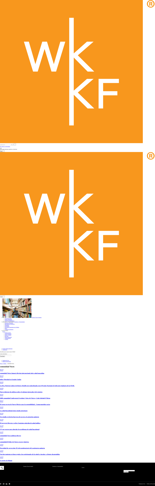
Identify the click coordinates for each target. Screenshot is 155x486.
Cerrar (1, 296)
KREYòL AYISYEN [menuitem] (13, 149)
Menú (1, 151)
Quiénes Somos (8, 332)
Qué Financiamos (8, 318)
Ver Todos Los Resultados (5, 146)
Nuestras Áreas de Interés (36, 317)
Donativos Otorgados (9, 322)
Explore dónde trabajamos (7, 348)
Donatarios (7, 325)
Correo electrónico (3, 353)
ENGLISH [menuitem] (2, 149)
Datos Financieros (8, 337)
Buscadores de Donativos (10, 324)
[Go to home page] (77, 142)
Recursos (6, 336)
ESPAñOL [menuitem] (6, 149)
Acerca (3, 331)
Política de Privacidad (6, 361)
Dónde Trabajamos (8, 319)
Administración (8, 338)
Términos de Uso (5, 360)
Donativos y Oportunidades (19, 321)
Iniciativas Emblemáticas (9, 320)
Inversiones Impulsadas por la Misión (12, 327)
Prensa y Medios (8, 335)
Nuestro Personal (8, 333)
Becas (6, 328)
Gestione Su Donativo (9, 329)
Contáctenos (4, 349)
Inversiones (7, 326)
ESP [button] (1, 148)
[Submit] (15, 144)
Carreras (6, 339)
